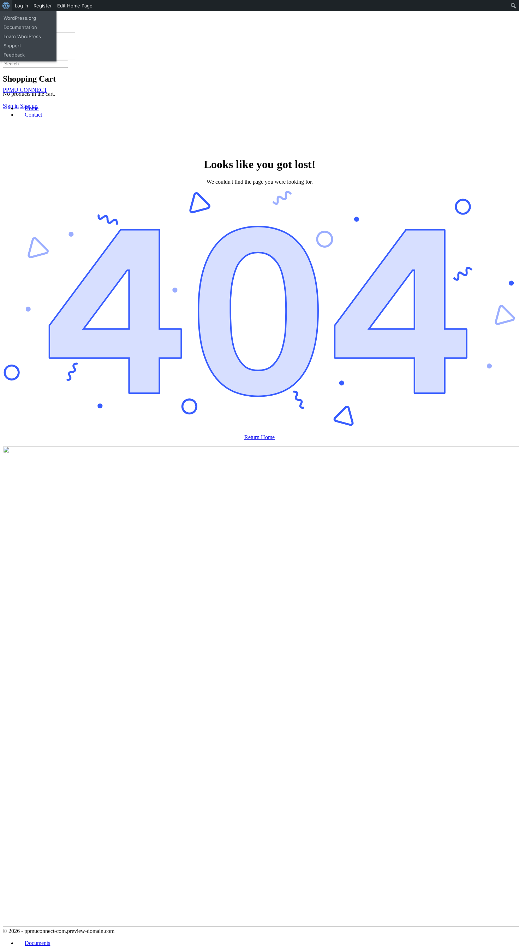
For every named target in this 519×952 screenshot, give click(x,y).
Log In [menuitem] (21, 5)
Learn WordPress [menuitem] (22, 36)
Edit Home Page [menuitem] (75, 5)
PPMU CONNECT (25, 90)
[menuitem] (6, 5)
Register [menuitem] (43, 5)
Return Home (259, 437)
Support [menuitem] (12, 45)
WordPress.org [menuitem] (20, 18)
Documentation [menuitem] (20, 27)
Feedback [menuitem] (14, 55)
